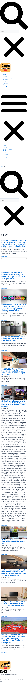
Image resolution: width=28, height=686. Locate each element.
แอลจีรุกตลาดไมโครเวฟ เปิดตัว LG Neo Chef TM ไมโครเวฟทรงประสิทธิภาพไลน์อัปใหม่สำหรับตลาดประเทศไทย (13, 603)
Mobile (4, 74)
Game (4, 81)
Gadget (5, 76)
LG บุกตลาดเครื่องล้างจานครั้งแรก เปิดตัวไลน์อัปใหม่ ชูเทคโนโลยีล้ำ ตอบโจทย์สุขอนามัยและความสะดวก (13, 338)
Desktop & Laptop (7, 78)
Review (5, 85)
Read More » (4, 256)
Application (6, 79)
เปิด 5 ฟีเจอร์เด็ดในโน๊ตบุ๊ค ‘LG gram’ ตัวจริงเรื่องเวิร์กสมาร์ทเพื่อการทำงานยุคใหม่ (13, 542)
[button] (14, 16)
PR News (5, 86)
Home (1, 166)
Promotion (5, 83)
